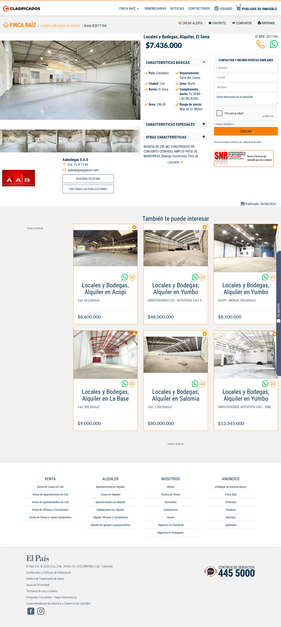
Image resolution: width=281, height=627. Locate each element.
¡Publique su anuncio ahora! (230, 486)
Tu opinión (278, 310)
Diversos (231, 517)
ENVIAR (246, 131)
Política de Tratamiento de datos (246, 142)
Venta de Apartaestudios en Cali (50, 502)
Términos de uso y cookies (42, 591)
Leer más (173, 162)
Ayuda (170, 517)
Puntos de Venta (170, 494)
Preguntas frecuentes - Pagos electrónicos (51, 597)
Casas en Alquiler (110, 494)
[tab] (176, 62)
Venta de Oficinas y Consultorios (50, 509)
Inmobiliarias (155, 8)
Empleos (231, 509)
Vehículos (230, 502)
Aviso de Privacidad (37, 585)
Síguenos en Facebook (170, 525)
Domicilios (170, 502)
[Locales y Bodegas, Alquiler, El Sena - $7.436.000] (70, 80)
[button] (175, 63)
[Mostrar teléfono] (260, 47)
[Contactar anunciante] (132, 279)
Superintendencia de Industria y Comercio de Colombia (58, 603)
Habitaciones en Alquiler (110, 509)
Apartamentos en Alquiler (110, 486)
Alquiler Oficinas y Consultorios (110, 517)
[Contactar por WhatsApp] (274, 47)
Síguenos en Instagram (170, 532)
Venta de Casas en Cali (50, 486)
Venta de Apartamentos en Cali (50, 494)
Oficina (170, 486)
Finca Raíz (127, 8)
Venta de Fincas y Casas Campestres (50, 517)
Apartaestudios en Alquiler (110, 502)
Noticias (177, 8)
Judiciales (231, 525)
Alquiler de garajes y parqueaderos (110, 525)
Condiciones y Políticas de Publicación (48, 572)
